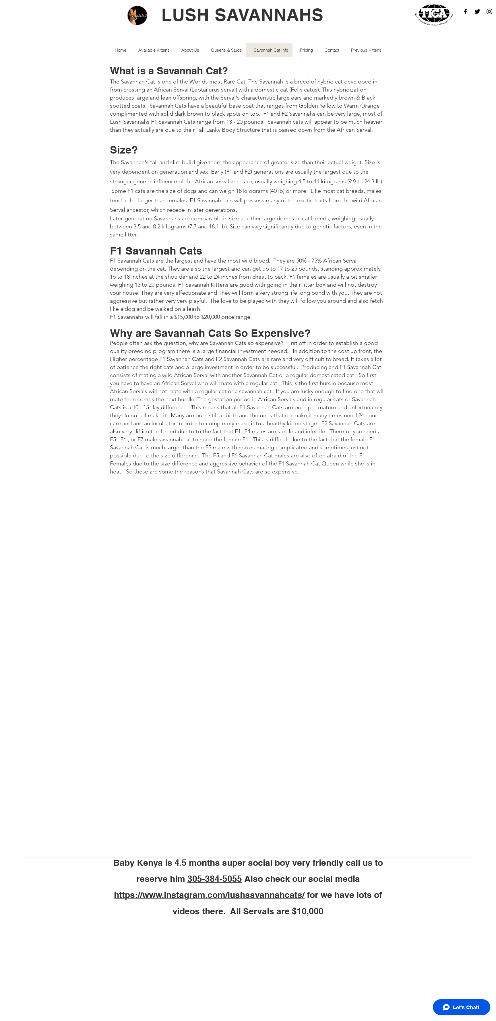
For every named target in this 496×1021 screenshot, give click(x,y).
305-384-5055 (214, 879)
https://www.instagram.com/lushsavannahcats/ (209, 895)
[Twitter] (477, 11)
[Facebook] (465, 11)
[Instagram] (489, 11)
